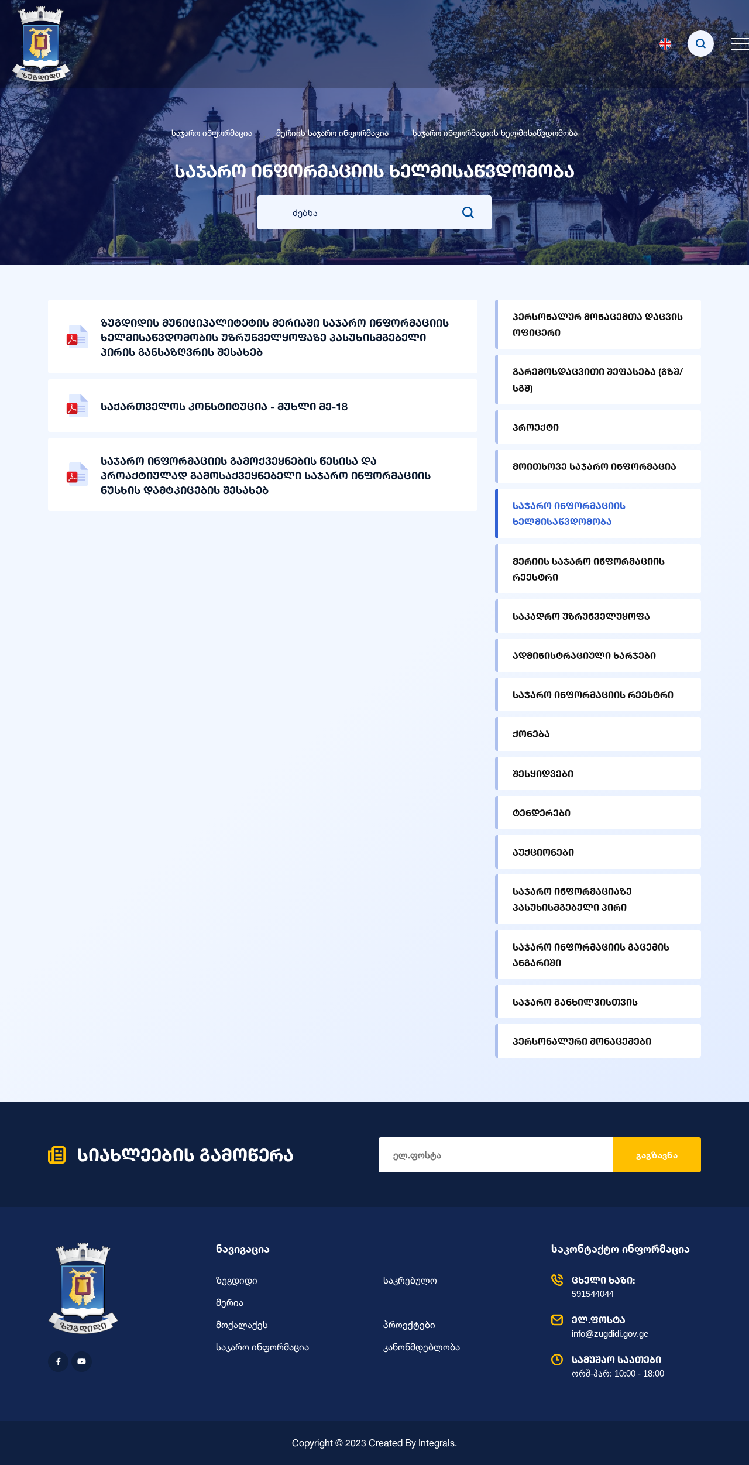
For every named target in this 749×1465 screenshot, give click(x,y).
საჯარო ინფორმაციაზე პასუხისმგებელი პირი (572, 899)
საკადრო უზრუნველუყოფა (581, 616)
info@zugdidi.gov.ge (610, 1326)
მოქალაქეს (242, 1324)
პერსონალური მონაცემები (582, 1041)
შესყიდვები (543, 773)
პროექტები (409, 1324)
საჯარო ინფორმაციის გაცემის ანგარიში (591, 954)
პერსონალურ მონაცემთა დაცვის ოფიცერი (598, 324)
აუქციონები (543, 851)
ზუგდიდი (236, 1280)
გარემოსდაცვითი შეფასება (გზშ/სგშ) (598, 379)
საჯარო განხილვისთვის (575, 1001)
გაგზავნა (657, 1155)
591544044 (603, 1286)
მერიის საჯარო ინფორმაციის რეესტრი (589, 568)
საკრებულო (410, 1280)
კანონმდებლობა (421, 1347)
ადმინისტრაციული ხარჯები (584, 655)
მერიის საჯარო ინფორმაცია (332, 133)
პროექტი (536, 427)
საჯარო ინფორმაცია (211, 133)
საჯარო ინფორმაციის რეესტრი (593, 694)
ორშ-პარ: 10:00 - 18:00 (618, 1366)
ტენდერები (542, 812)
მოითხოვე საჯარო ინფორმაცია (594, 466)
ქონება (531, 733)
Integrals (436, 1443)
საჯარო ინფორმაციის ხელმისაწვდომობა (569, 513)
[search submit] (468, 212)
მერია (229, 1302)
